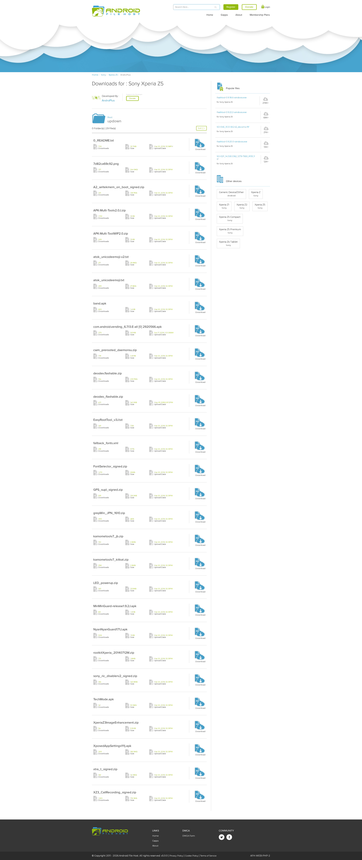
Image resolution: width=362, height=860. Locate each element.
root (109, 117)
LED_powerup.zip (105, 583)
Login (267, 7)
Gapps (224, 14)
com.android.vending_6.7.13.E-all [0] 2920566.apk (127, 327)
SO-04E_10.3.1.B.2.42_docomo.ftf (233, 127)
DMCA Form (188, 836)
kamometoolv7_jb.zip (108, 536)
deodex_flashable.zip (108, 397)
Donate (132, 98)
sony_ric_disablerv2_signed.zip (115, 676)
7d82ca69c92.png (106, 164)
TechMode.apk (103, 699)
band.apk (99, 303)
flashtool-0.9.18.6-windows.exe (232, 97)
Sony (103, 75)
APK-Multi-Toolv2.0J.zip (109, 210)
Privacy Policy (176, 855)
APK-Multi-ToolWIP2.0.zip (110, 233)
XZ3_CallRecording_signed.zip (114, 792)
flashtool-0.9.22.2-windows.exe (232, 112)
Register (230, 6)
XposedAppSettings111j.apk (112, 746)
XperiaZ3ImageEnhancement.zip (116, 722)
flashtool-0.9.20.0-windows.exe (232, 141)
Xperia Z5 (113, 75)
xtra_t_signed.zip (105, 769)
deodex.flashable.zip (107, 373)
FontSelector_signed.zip (110, 466)
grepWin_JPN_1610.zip (109, 513)
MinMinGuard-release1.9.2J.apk (114, 606)
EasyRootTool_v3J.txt (108, 420)
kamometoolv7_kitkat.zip (111, 559)
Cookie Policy (191, 855)
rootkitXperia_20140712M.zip (113, 653)
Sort (200, 128)
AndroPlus (108, 100)
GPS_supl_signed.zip (108, 490)
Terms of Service (208, 855)
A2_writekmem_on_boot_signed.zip (118, 187)
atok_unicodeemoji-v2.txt (111, 257)
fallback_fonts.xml (105, 443)
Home (209, 14)
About (238, 14)
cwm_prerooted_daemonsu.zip (115, 350)
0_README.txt (103, 140)
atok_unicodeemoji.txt (108, 280)
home (95, 75)
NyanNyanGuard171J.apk (110, 629)
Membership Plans (260, 14)
